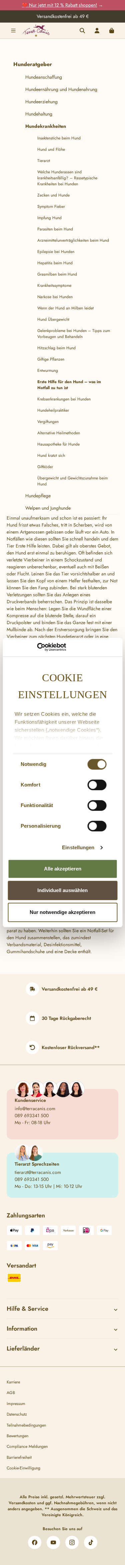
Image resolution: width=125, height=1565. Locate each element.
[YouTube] (53, 1542)
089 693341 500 (32, 1115)
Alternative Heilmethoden (58, 433)
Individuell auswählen (62, 890)
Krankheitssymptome (54, 285)
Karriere (13, 1382)
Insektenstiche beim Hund (59, 138)
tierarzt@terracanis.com (38, 1172)
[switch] (96, 785)
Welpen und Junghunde (48, 508)
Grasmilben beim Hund (57, 274)
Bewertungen (17, 1436)
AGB (11, 1393)
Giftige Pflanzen (50, 359)
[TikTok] (90, 1542)
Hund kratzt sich (51, 455)
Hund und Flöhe (51, 149)
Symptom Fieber (51, 206)
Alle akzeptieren (62, 868)
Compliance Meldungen (27, 1446)
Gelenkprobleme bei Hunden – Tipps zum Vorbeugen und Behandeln (73, 334)
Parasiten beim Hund (55, 229)
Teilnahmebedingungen (26, 1425)
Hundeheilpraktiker (53, 410)
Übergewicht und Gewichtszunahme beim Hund (72, 481)
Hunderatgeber (32, 64)
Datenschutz (17, 1414)
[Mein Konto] (97, 30)
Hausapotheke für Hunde (58, 444)
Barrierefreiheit (19, 1457)
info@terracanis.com (35, 1108)
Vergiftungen (48, 422)
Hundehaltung (38, 114)
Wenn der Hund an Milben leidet (65, 308)
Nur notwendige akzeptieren (62, 912)
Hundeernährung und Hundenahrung (61, 89)
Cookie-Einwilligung (23, 1468)
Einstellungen (78, 847)
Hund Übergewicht (53, 319)
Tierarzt (43, 161)
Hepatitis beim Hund (55, 263)
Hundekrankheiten (45, 126)
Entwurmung (47, 370)
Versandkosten (22, 1503)
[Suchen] (82, 30)
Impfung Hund (49, 218)
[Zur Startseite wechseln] (36, 30)
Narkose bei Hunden (55, 297)
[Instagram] (72, 1542)
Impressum (16, 1404)
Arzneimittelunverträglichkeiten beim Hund (73, 240)
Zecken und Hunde (53, 195)
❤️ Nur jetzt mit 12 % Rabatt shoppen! (59, 5)
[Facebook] (34, 1542)
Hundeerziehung (41, 101)
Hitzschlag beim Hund (56, 348)
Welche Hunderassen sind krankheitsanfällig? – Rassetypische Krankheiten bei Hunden (67, 178)
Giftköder (45, 467)
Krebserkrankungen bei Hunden (64, 399)
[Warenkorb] (111, 30)
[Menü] (13, 30)
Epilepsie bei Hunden (55, 252)
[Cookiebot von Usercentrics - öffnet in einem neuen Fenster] (37, 647)
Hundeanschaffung (43, 77)
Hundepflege (38, 495)
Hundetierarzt (70, 636)
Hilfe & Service (27, 1308)
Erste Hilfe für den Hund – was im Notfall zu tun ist (69, 385)
